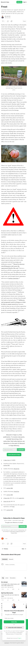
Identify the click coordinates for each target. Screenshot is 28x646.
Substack (6, 643)
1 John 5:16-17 (7, 460)
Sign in (25, 2)
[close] (23, 604)
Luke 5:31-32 (6, 501)
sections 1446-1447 (11, 476)
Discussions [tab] (12, 578)
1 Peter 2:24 (6, 498)
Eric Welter (7, 16)
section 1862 (9, 488)
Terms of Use (21, 530)
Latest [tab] (6, 578)
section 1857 (6, 465)
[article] (14, 585)
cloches (3, 55)
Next (23, 548)
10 (4, 357)
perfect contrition (13, 278)
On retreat (4, 582)
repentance (4, 348)
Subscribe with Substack (15, 627)
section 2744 (9, 510)
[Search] (25, 577)
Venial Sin (16, 491)
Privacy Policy (19, 634)
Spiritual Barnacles (7, 593)
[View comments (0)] (7, 21)
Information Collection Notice (16, 531)
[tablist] (7, 559)
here (13, 506)
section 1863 (9, 495)
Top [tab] (3, 578)
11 (4, 399)
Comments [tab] (4, 559)
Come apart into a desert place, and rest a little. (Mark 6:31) (10, 584)
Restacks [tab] (11, 559)
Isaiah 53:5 (21, 498)
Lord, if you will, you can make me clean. (10, 595)
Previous (6, 548)
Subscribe (19, 2)
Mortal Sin (16, 469)
